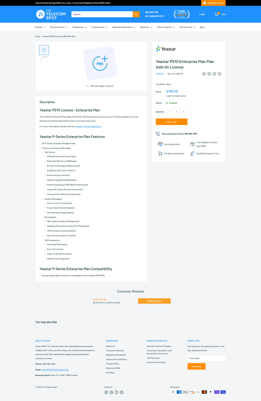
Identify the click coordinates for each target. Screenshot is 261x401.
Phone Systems (57, 27)
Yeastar (160, 74)
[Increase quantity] (184, 111)
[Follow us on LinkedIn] (122, 392)
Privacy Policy (112, 363)
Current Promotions (156, 362)
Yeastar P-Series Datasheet (88, 126)
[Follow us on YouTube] (116, 392)
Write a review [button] (154, 301)
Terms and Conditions (116, 359)
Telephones (78, 27)
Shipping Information (116, 354)
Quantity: (160, 111)
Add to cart (171, 121)
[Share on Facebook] (204, 73)
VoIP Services (185, 27)
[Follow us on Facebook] (106, 392)
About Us (110, 346)
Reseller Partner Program (159, 346)
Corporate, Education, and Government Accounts (159, 352)
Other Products (164, 27)
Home (37, 36)
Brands (38, 27)
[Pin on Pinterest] (209, 73)
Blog (202, 27)
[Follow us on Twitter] (111, 392)
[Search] (136, 14)
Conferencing (97, 27)
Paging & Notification (122, 27)
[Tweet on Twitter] (214, 73)
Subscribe (196, 366)
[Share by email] (219, 73)
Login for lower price (176, 95)
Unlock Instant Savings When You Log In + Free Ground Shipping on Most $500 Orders (73, 3)
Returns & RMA (113, 368)
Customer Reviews (115, 350)
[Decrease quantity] (169, 111)
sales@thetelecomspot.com (55, 369)
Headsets (144, 27)
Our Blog (110, 372)
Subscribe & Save (215, 3)
